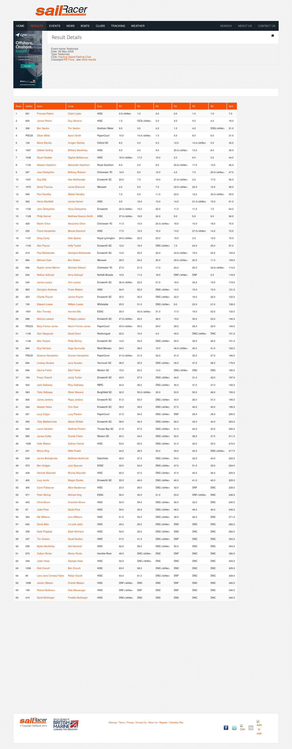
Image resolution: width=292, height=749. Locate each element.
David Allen (43, 524)
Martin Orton (44, 223)
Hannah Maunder (46, 472)
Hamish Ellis (74, 311)
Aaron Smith (74, 135)
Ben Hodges (43, 465)
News (70, 26)
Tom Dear (73, 406)
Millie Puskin (74, 450)
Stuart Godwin (44, 157)
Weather (138, 26)
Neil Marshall (75, 546)
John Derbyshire (46, 208)
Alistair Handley (76, 194)
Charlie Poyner (45, 296)
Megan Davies (75, 480)
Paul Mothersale (45, 252)
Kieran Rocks (75, 553)
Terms (122, 722)
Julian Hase (43, 561)
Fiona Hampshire (46, 230)
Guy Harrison (44, 348)
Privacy (130, 722)
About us (245, 26)
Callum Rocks (44, 553)
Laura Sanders (45, 428)
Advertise (173, 722)
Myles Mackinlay (46, 546)
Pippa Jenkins (75, 399)
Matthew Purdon (77, 428)
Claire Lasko (74, 113)
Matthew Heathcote (78, 458)
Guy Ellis (41, 179)
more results (88, 59)
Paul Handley (44, 194)
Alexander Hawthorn (79, 165)
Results (37, 26)
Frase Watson (75, 289)
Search (226, 26)
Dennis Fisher (44, 370)
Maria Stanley (44, 142)
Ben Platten (74, 260)
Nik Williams (43, 517)
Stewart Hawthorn (46, 165)
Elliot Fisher (74, 370)
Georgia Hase (75, 561)
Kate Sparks (74, 238)
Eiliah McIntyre (76, 531)
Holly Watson (44, 443)
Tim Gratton (43, 539)
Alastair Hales (44, 406)
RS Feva (69, 59)
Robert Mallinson (46, 590)
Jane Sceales (75, 363)
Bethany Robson (77, 172)
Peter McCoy (44, 494)
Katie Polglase (44, 531)
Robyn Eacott (75, 575)
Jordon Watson (45, 582)
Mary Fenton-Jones (47, 326)
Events (54, 26)
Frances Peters (45, 113)
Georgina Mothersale (79, 252)
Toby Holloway (45, 392)
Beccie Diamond (76, 230)
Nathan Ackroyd (45, 274)
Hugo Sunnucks (76, 348)
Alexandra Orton (77, 223)
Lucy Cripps (43, 414)
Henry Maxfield (45, 201)
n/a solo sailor (75, 524)
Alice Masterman (77, 487)
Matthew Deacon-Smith (80, 216)
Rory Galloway (75, 385)
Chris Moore (43, 502)
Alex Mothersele (76, 179)
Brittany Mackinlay (77, 150)
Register (163, 722)
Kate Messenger (77, 590)
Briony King (43, 450)
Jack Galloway (44, 385)
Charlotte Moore (76, 502)
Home (20, 26)
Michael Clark (44, 260)
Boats (85, 26)
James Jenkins (45, 399)
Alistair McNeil (75, 421)
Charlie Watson (76, 582)
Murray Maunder (77, 472)
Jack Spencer (75, 465)
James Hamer (75, 201)
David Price (74, 509)
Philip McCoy (75, 341)
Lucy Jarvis (43, 480)
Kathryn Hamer (76, 443)
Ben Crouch (74, 568)
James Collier (44, 436)
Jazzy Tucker (75, 377)
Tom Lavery (74, 282)
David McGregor (46, 597)
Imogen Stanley (76, 142)
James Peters (44, 120)
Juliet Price (43, 509)
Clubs (100, 26)
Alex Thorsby (44, 311)
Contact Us (266, 26)
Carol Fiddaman (45, 487)
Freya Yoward (44, 377)
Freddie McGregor (78, 597)
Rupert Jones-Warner (48, 267)
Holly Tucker (74, 245)
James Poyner (75, 296)
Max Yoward (43, 341)
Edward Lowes (45, 304)
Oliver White (43, 135)
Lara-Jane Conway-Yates (50, 575)
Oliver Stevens (75, 392)
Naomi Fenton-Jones (79, 326)
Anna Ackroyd (75, 274)
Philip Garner (44, 216)
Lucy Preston (75, 414)
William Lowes (75, 304)
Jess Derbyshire (45, 172)
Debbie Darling (45, 150)
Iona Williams (75, 517)
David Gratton (75, 539)
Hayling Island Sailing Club (74, 57)
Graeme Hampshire (47, 355)
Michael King (75, 494)
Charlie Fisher (75, 436)
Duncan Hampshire (78, 355)
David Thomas (45, 187)
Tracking (118, 26)
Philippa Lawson (76, 318)
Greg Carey (43, 238)
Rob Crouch (43, 568)
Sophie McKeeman (78, 157)
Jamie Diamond (76, 187)
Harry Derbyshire (77, 208)
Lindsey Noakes (45, 363)
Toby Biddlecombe (47, 421)
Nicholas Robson (77, 267)
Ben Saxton (43, 128)
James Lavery (44, 282)
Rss (181, 722)
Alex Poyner (43, 245)
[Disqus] (146, 660)
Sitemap (113, 722)
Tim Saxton (74, 128)
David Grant (74, 333)
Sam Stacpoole (45, 333)
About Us (152, 722)
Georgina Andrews (47, 289)
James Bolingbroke (47, 458)
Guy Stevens (75, 120)
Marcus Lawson (45, 318)
